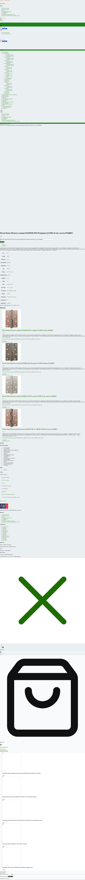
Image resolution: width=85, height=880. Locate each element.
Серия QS (6, 72)
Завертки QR (9, 70)
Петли (3, 105)
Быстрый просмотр (6, 342)
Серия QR (7, 69)
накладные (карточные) (11, 296)
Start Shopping (2, 749)
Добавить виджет (3, 500)
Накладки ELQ (10, 62)
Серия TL (6, 82)
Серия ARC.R (7, 57)
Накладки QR (9, 71)
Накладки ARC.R (10, 59)
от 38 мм (8, 275)
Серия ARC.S (7, 81)
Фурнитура (4, 108)
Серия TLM (7, 92)
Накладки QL (9, 68)
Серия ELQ (7, 60)
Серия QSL (7, 74)
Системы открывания (6, 107)
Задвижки (4, 100)
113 (7, 281)
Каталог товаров (5, 515)
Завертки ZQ (9, 86)
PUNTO (18, 305)
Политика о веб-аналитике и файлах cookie (10, 522)
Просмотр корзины (4, 876)
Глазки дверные (5, 103)
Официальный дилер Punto (5, 1)
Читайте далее (21, 339)
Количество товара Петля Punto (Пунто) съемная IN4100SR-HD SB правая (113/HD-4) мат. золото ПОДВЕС (21, 239)
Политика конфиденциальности (8, 520)
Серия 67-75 (7, 93)
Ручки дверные (5, 51)
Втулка (8, 265)
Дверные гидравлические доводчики (9, 94)
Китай (8, 256)
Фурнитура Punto (5, 514)
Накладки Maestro (10, 65)
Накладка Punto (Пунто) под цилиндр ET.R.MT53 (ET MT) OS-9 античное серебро (19, 796)
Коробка (8, 262)
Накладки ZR (9, 90)
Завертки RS (9, 78)
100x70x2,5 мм (10, 271)
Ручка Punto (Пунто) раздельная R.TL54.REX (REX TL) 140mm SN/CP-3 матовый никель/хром (22, 820)
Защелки (4, 97)
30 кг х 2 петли (10, 287)
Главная (1, 125)
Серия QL (7, 66)
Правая (8, 268)
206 (7, 253)
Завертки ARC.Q (10, 55)
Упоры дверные (5, 99)
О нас (3, 516)
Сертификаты (5, 518)
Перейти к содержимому (5, 0)
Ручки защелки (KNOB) (7, 106)
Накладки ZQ (9, 87)
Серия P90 (7, 80)
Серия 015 (7, 91)
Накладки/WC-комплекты (7, 104)
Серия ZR (6, 88)
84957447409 (7, 124)
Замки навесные (5, 96)
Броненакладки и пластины (7, 101)
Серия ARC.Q (7, 54)
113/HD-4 (9, 293)
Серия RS (6, 76)
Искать (4, 28)
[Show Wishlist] (0, 42)
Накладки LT (9, 84)
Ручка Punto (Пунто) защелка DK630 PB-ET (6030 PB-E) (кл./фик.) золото (17, 867)
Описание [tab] (4, 244)
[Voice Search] (1, 19)
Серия (1, 474)
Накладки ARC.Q (10, 56)
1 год (8, 278)
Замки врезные (5, 95)
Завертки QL (9, 67)
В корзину (2, 241)
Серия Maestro (7, 63)
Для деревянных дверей (11, 290)
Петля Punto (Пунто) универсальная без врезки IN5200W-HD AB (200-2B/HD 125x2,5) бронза (21, 773)
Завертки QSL (10, 75)
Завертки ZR (9, 89)
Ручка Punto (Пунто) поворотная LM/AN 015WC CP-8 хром (14, 843)
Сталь (8, 259)
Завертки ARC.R (10, 58)
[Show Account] (2, 20)
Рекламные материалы (6, 517)
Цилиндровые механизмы (7, 98)
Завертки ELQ (10, 61)
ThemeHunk (7, 878)
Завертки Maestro (10, 64)
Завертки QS (9, 73)
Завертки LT (9, 83)
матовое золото (10, 284)
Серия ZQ (7, 85)
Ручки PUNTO (7, 448)
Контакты (4, 519)
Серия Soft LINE (8, 79)
